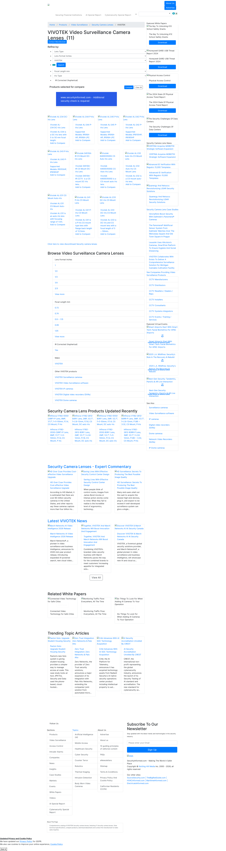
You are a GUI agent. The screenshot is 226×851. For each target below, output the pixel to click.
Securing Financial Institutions (68, 15)
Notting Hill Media (147, 766)
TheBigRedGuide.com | (157, 777)
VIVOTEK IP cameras (64, 389)
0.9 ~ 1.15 (59, 319)
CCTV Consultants (157, 305)
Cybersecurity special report (118, 15)
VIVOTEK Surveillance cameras (68, 377)
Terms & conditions (109, 772)
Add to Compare (57, 143)
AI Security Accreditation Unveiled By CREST (132, 652)
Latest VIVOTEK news (67, 521)
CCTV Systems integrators (161, 311)
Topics (75, 730)
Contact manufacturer (57, 42)
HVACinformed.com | (136, 780)
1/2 (56, 271)
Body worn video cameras (82, 784)
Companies (54, 757)
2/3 (56, 288)
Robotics (79, 766)
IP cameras (154, 419)
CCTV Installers (156, 299)
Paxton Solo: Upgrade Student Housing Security (57, 649)
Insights (52, 769)
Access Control (56, 746)
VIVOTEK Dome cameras (66, 400)
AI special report (93, 15)
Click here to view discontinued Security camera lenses (72, 244)
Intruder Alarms (56, 752)
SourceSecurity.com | (137, 777)
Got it (3, 849)
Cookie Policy (56, 844)
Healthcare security (83, 749)
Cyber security (81, 754)
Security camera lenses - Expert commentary (89, 466)
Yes (56, 350)
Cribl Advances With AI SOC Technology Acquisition (108, 652)
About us (170, 3)
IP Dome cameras (157, 448)
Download (62, 605)
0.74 (57, 313)
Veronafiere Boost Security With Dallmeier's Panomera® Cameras (161, 217)
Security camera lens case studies (162, 209)
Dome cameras (155, 433)
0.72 (57, 308)
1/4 (56, 282)
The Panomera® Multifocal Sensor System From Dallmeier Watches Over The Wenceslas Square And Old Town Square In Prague (161, 231)
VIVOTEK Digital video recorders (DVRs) (73, 394)
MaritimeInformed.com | (157, 780)
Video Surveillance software (161, 413)
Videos (52, 798)
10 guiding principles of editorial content (109, 747)
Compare (128, 87)
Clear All (138, 87)
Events (52, 786)
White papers (55, 792)
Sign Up (152, 749)
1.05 (56, 331)
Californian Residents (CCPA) (109, 787)
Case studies (55, 775)
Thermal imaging (82, 772)
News (51, 763)
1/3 (56, 277)
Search (61, 65)
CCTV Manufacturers (158, 279)
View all (96, 577)
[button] (80, 5)
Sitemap (103, 766)
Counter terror (81, 760)
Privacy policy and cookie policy (108, 779)
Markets (53, 780)
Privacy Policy (26, 841)
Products (53, 734)
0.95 (57, 325)
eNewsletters (106, 760)
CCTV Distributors (157, 285)
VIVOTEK (59, 363)
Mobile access (81, 743)
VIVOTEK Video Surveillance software (71, 383)
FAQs (102, 754)
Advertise (170, 7)
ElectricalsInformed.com (138, 783)
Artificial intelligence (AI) (84, 735)
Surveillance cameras (158, 407)
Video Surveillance (57, 740)
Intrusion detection (83, 777)
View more (59, 294)
